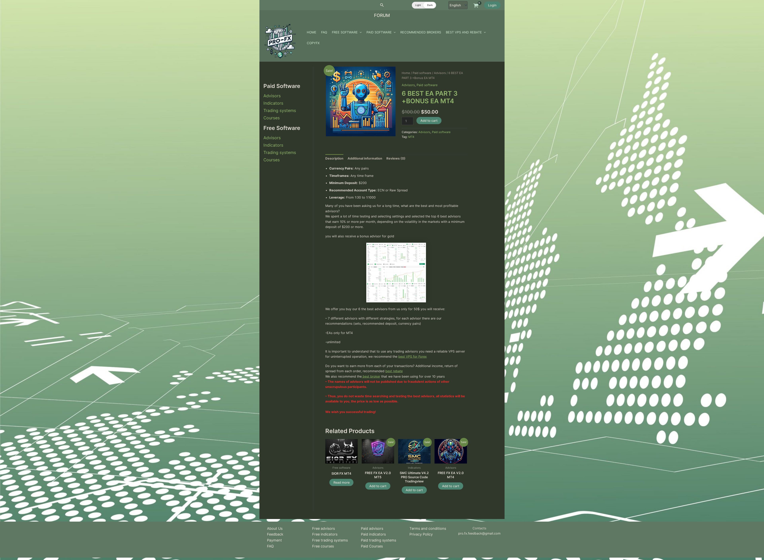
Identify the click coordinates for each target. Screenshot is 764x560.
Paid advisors (372, 528)
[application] (360, 32)
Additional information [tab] (365, 158)
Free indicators (324, 534)
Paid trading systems (378, 540)
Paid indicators (373, 534)
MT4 (411, 136)
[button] (382, 5)
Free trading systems (330, 540)
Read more (341, 482)
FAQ (324, 32)
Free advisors (323, 528)
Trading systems (279, 110)
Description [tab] (334, 158)
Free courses (323, 546)
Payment (274, 540)
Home (311, 32)
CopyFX (313, 43)
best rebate (394, 371)
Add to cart (429, 121)
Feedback (275, 534)
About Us (275, 528)
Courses (271, 117)
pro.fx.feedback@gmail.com (479, 533)
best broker (371, 376)
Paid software (379, 32)
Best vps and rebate (464, 32)
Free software (345, 32)
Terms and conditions (427, 528)
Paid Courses (372, 546)
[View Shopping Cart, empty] (476, 5)
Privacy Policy (421, 534)
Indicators (273, 103)
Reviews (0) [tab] (395, 158)
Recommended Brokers (420, 32)
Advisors (272, 95)
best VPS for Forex (412, 356)
